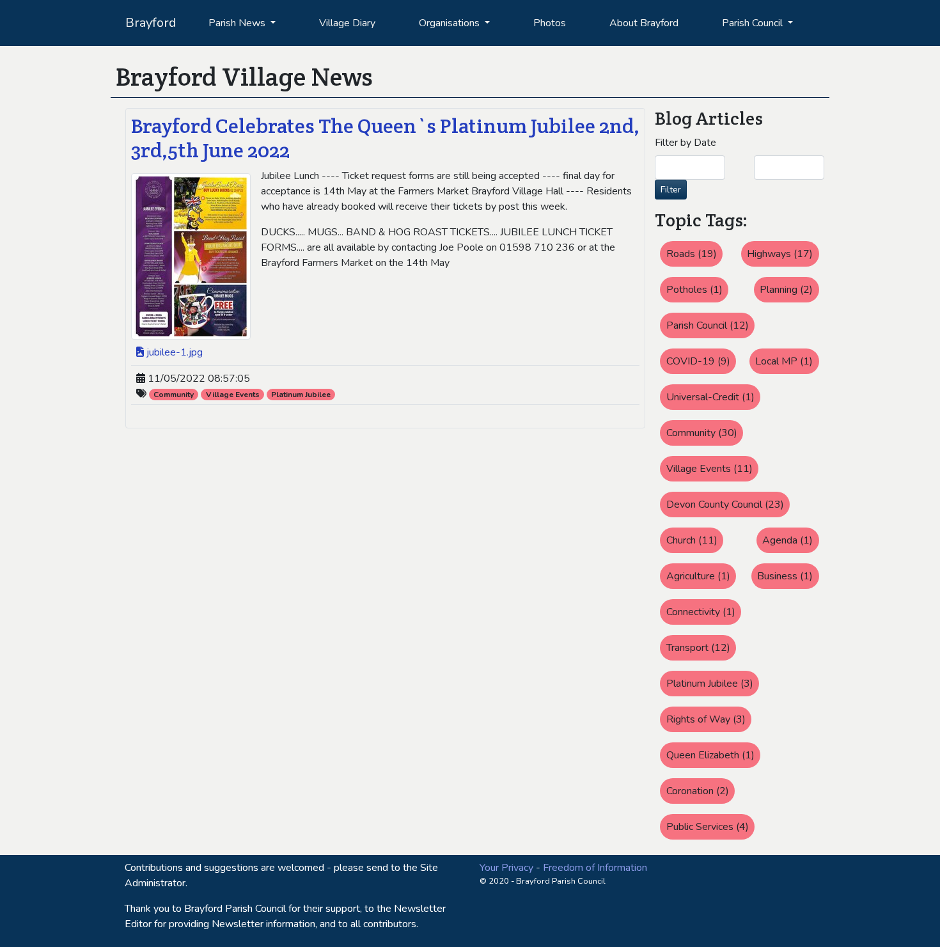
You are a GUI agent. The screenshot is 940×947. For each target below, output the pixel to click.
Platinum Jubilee (301, 394)
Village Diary (347, 23)
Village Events (233, 394)
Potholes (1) (694, 290)
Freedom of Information (595, 868)
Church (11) (691, 540)
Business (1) (785, 576)
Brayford (150, 22)
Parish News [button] (238, 23)
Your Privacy (506, 868)
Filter (671, 190)
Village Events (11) (709, 469)
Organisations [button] (450, 23)
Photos (549, 23)
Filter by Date (685, 143)
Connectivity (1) (700, 612)
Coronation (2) (697, 791)
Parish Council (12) (707, 325)
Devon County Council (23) (725, 504)
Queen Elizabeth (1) (710, 755)
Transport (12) (698, 648)
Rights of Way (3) (706, 719)
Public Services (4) (707, 827)
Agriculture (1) (698, 576)
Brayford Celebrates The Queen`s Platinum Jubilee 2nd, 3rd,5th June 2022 (385, 138)
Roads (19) (691, 254)
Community (173, 394)
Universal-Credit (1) (710, 397)
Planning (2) (786, 290)
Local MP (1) (784, 361)
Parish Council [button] (753, 23)
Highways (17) (780, 254)
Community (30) (701, 433)
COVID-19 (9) (698, 361)
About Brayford (643, 23)
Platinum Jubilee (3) (709, 684)
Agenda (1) (787, 540)
